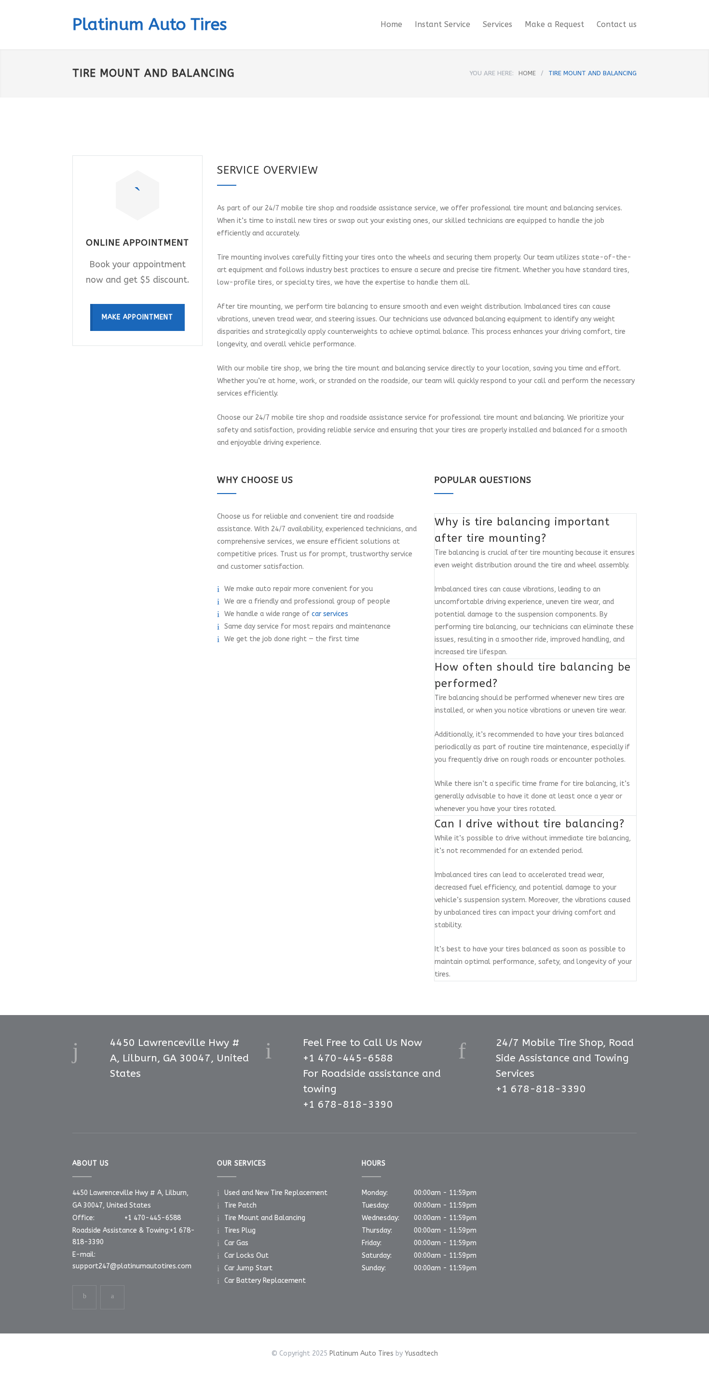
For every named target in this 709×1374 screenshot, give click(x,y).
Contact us (617, 24)
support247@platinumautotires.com (131, 1266)
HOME (527, 73)
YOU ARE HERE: (492, 73)
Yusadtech (421, 1353)
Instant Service (442, 24)
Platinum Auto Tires (149, 24)
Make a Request (554, 24)
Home (391, 24)
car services (330, 614)
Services (497, 24)
